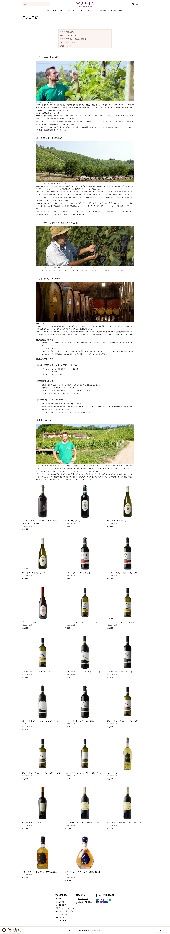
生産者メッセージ (65, 46)
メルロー (93, 270)
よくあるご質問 (60, 905)
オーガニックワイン (85, 10)
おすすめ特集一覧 (101, 10)
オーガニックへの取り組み (68, 35)
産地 (61, 10)
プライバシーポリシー (63, 914)
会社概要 (58, 899)
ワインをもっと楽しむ (116, 10)
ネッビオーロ (119, 270)
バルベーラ (52, 270)
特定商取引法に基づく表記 (64, 911)
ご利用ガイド (60, 902)
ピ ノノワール (84, 270)
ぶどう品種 (71, 10)
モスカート (93, 268)
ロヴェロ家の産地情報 (67, 32)
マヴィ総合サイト (61, 920)
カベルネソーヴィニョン (106, 270)
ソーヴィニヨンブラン (81, 268)
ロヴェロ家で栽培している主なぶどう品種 (73, 39)
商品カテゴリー (50, 10)
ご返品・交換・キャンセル (64, 908)
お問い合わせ (60, 917)
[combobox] (36, 4)
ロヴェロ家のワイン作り (67, 42)
